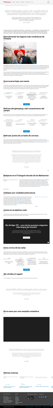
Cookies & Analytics (38, 406)
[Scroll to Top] (51, 406)
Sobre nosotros (5, 396)
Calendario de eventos (18, 402)
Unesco (39, 186)
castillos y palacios (35, 66)
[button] (48, 2)
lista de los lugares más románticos (16, 203)
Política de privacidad (29, 406)
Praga (4, 72)
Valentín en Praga (21, 200)
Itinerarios (17, 403)
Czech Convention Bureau (7, 400)
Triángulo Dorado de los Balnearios (34, 185)
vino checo (43, 140)
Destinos (16, 396)
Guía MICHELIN (20, 66)
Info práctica (17, 400)
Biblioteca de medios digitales (8, 401)
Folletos (16, 401)
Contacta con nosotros (7, 402)
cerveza (37, 140)
